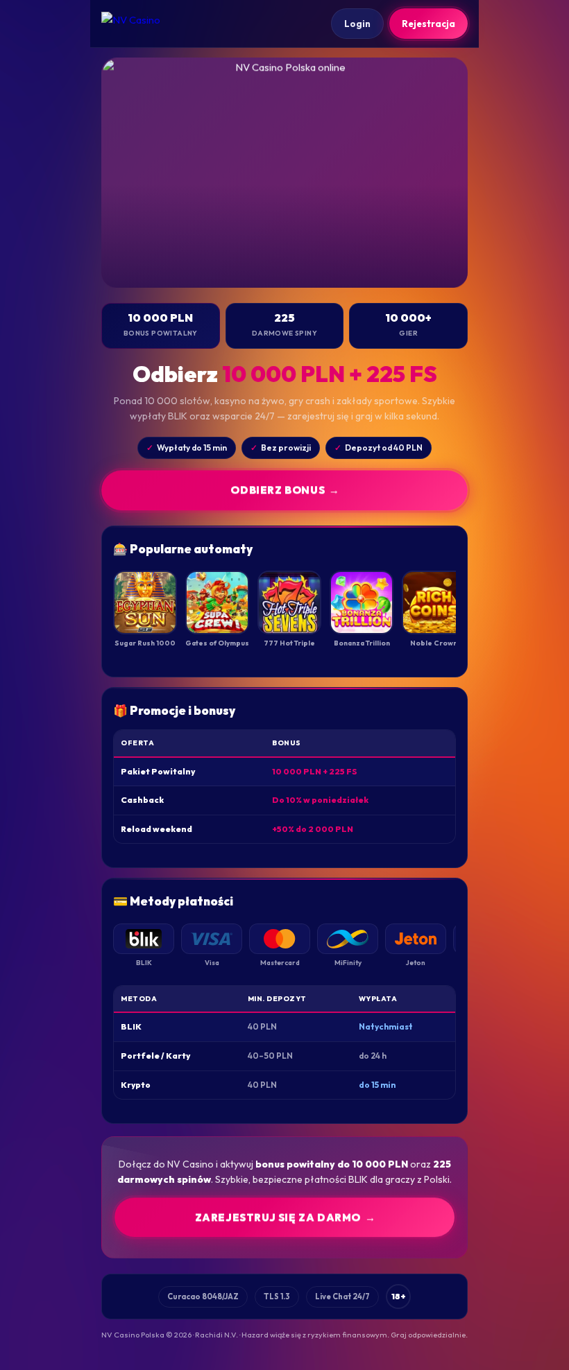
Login (357, 23)
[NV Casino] (143, 23)
